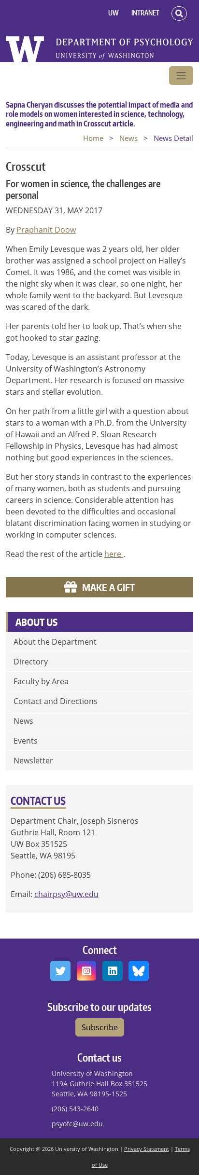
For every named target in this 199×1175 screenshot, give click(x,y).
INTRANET (145, 13)
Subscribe (100, 1027)
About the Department (55, 641)
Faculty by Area (41, 681)
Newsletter (33, 760)
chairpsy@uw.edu (66, 894)
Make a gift (108, 587)
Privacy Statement (146, 1148)
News (128, 138)
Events (26, 740)
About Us (36, 622)
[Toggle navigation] (181, 75)
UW (113, 13)
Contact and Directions (56, 701)
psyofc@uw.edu (77, 1123)
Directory (31, 661)
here (113, 554)
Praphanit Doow (46, 229)
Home (93, 138)
